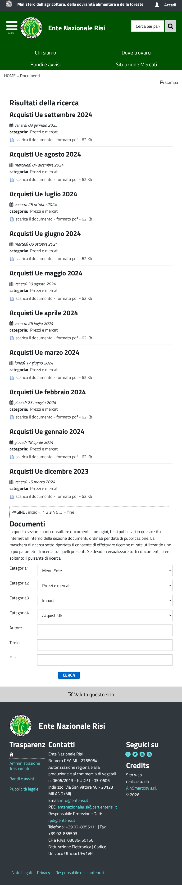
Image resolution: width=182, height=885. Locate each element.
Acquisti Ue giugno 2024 (45, 233)
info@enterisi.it (74, 800)
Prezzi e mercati (44, 132)
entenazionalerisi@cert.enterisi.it (87, 807)
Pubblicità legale (23, 789)
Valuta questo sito (93, 694)
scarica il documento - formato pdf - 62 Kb (54, 139)
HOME (10, 75)
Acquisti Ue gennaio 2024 (46, 431)
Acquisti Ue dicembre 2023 (49, 471)
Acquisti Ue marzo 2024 (44, 352)
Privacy (43, 872)
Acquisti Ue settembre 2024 (50, 114)
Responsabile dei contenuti (79, 872)
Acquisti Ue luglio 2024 (43, 194)
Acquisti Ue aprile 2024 (43, 312)
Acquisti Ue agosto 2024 (45, 154)
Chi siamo (45, 52)
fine (70, 512)
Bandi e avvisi (45, 64)
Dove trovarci (136, 52)
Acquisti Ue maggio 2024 (45, 273)
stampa (171, 82)
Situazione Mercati (136, 64)
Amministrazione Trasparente (24, 766)
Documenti (30, 75)
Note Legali (22, 872)
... (60, 512)
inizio (32, 512)
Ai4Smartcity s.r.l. (141, 788)
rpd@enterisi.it (61, 820)
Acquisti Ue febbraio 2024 (47, 391)
